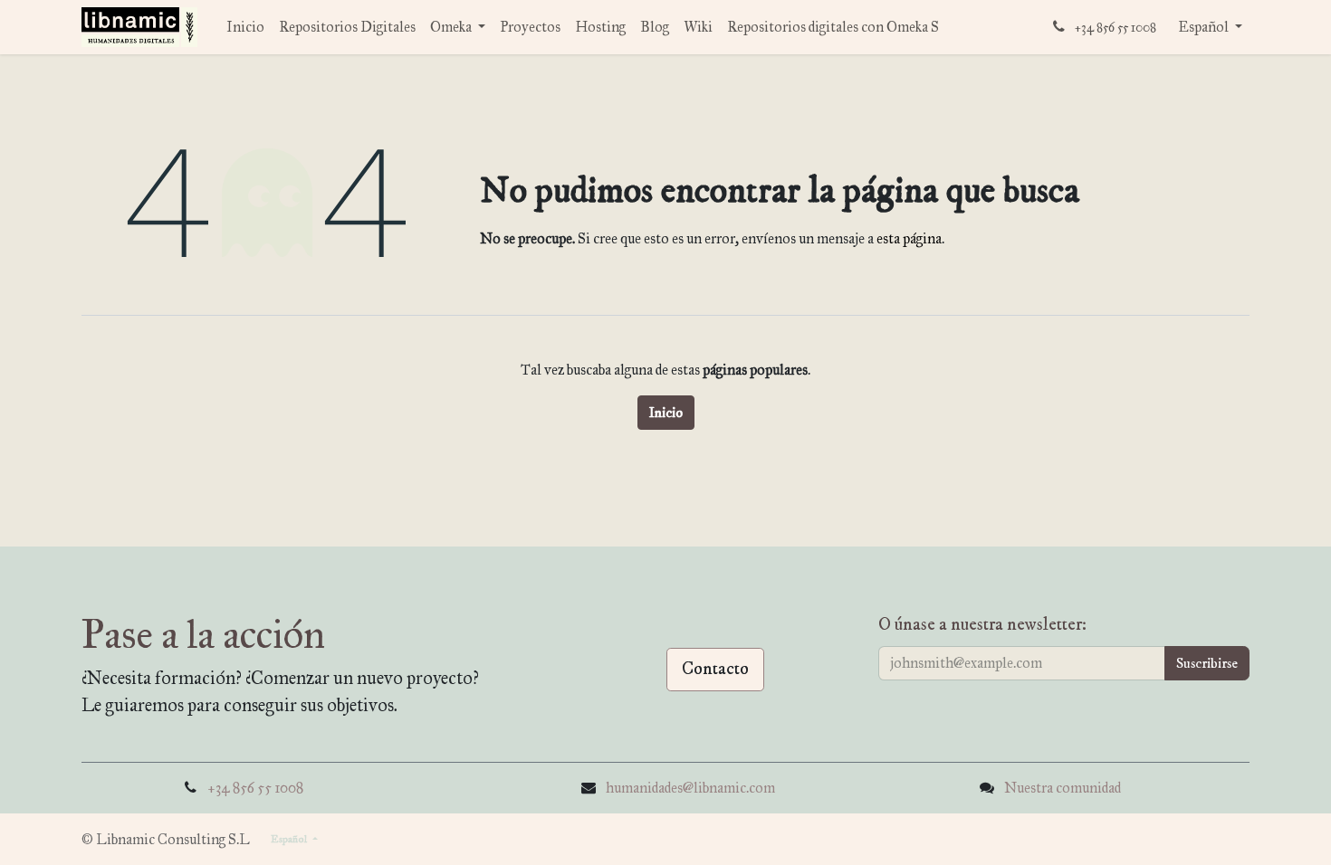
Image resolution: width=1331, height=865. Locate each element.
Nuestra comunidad (1062, 787)
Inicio (666, 413)
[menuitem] (245, 27)
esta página (909, 238)
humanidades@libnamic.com (690, 787)
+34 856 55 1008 (255, 787)
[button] (1207, 663)
